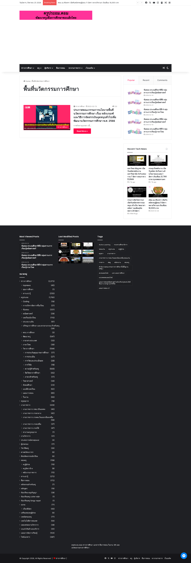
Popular (131, 80)
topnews (27, 285)
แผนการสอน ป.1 (104, 288)
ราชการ (101, 262)
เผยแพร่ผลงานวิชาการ (29, 525)
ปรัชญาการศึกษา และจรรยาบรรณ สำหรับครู (41, 326)
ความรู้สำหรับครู (32, 369)
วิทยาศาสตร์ (28, 381)
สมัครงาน (117, 262)
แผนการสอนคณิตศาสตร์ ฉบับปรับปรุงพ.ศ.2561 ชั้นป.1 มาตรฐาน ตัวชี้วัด (115, 283)
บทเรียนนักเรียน (29, 317)
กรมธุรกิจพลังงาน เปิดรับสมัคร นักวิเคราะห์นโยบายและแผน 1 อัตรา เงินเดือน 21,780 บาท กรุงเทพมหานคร (158, 174)
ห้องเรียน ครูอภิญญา (29, 493)
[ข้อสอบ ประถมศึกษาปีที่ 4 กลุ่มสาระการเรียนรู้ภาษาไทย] (134, 112)
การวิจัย (28, 364)
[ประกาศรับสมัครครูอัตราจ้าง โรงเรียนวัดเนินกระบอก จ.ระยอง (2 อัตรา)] (88, 260)
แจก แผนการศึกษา (118, 273)
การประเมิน (30, 356)
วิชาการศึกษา (28, 348)
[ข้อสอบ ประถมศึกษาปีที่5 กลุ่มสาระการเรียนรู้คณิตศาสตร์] (134, 102)
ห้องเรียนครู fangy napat (31, 501)
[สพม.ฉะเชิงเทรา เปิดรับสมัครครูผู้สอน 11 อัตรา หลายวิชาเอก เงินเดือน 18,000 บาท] (158, 192)
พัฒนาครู (27, 336)
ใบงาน (25, 397)
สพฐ (109, 262)
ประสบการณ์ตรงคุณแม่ (30, 440)
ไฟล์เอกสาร (25, 537)
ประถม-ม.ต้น (28, 322)
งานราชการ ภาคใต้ (31, 428)
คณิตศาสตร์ (28, 313)
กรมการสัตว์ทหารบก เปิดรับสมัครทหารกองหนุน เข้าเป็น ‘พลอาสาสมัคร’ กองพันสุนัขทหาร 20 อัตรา (136, 205)
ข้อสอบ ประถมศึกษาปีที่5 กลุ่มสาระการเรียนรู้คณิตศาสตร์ (155, 101)
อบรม (23, 505)
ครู (38, 68)
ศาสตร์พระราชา (27, 452)
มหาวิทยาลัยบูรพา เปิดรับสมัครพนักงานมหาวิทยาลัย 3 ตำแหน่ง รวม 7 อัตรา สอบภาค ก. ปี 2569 (136, 174)
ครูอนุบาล (25, 401)
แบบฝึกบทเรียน (29, 389)
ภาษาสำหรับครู (31, 377)
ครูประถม (24, 297)
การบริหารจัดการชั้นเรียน (33, 305)
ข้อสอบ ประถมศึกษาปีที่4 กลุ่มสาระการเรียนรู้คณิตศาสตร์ (155, 120)
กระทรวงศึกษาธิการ (120, 245)
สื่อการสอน (60, 68)
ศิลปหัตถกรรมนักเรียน (29, 456)
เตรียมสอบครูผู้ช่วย (28, 513)
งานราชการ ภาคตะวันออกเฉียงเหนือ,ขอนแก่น (114, 258)
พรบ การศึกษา (29, 332)
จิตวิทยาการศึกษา (32, 373)
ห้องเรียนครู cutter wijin (30, 497)
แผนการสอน (28, 393)
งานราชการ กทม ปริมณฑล (34, 409)
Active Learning (104, 245)
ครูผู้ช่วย (26, 464)
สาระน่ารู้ (27, 293)
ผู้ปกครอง (24, 444)
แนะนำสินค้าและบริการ (30, 529)
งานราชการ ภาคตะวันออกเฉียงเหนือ (38, 417)
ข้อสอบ (26, 309)
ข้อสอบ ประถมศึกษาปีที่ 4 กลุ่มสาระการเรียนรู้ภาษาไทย (155, 110)
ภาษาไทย (27, 344)
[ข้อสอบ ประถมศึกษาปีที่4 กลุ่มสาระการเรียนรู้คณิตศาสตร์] (134, 121)
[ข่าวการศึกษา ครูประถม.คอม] (55, 15)
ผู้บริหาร (48, 68)
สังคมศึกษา (27, 385)
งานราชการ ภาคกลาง (32, 413)
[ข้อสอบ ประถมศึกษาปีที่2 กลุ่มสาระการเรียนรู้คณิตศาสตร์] (134, 92)
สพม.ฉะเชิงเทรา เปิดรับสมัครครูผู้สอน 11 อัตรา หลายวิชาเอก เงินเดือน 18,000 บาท (88, 3)
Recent (146, 80)
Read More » (82, 131)
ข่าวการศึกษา (26, 68)
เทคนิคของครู (26, 517)
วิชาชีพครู (25, 448)
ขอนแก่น (102, 249)
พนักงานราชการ (30, 472)
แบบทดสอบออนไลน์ (106, 277)
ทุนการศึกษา (28, 289)
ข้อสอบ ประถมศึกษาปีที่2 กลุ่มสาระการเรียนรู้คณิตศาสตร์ (155, 91)
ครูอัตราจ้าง (28, 468)
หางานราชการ (75, 68)
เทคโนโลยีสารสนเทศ (29, 521)
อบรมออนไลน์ (103, 273)
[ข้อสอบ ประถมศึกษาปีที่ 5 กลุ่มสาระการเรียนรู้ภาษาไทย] (134, 131)
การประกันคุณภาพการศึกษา (37, 352)
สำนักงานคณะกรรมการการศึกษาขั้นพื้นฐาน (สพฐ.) (113, 268)
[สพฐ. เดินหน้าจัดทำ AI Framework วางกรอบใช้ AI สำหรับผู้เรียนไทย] (64, 245)
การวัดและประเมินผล (34, 360)
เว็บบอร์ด (89, 68)
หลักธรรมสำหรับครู (28, 484)
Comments (162, 80)
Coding (26, 301)
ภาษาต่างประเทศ (30, 340)
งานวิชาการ (25, 436)
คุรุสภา (101, 253)
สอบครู (23, 460)
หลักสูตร (24, 488)
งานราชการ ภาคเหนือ (32, 424)
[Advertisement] (95, 44)
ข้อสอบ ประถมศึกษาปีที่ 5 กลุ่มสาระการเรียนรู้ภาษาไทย (155, 130)
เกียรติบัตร (27, 509)
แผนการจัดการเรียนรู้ (29, 533)
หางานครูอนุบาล (30, 432)
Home (27, 81)
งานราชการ (25, 405)
